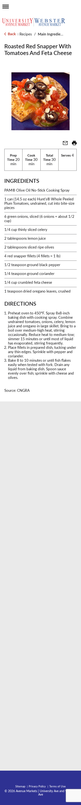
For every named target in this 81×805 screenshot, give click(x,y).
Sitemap (20, 786)
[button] (63, 144)
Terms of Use (57, 786)
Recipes (25, 34)
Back (11, 34)
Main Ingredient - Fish (56, 34)
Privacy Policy (37, 786)
